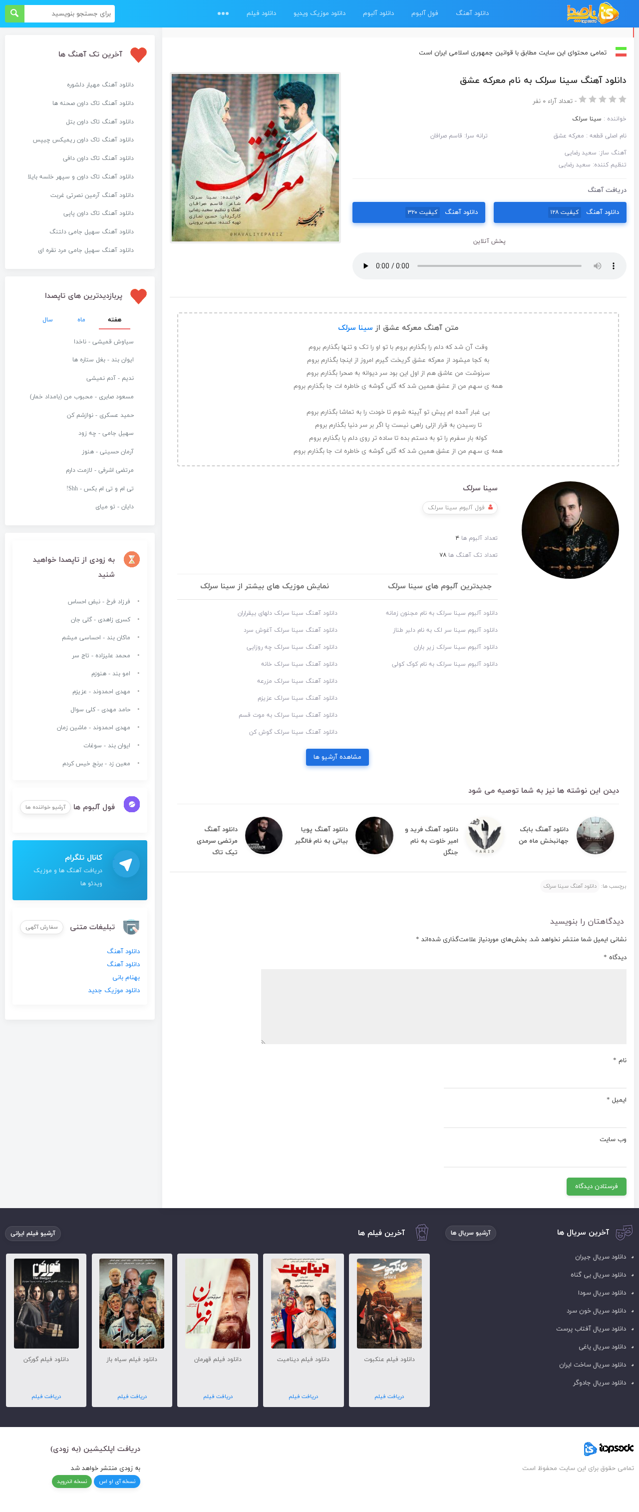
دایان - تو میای (114, 507)
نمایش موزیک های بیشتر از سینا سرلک (264, 586)
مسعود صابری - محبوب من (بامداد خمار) (82, 397)
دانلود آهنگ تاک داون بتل (100, 122)
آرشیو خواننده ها (45, 807)
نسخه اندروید (72, 1482)
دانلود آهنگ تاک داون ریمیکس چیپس (83, 140)
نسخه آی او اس (117, 1482)
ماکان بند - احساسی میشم (96, 638)
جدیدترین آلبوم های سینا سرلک (440, 586)
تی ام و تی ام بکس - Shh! (100, 489)
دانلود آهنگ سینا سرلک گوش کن (293, 732)
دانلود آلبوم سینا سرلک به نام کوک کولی (445, 664)
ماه (81, 320)
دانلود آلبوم (378, 13)
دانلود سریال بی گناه (598, 1275)
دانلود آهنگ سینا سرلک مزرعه (297, 681)
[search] (14, 13)
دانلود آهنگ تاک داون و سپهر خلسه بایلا (80, 177)
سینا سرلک (355, 328)
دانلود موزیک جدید (114, 990)
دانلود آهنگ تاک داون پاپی (98, 213)
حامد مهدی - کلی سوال (100, 710)
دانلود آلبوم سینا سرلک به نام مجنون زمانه (442, 613)
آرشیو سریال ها (471, 1233)
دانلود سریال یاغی (602, 1347)
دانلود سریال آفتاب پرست (591, 1329)
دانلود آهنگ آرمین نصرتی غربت (92, 195)
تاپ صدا (593, 13)
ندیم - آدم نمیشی (110, 378)
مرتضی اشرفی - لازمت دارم (100, 470)
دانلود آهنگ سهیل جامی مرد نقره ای (86, 250)
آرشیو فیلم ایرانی (32, 1234)
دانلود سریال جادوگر (599, 1383)
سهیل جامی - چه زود (106, 433)
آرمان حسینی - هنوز (108, 452)
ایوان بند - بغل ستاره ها (103, 360)
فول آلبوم (424, 13)
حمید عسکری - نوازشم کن (100, 415)
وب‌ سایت (613, 1139)
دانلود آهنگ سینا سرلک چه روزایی (292, 647)
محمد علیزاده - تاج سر (101, 656)
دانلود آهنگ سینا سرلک (570, 886)
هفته (114, 320)
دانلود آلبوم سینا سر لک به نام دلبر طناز (445, 630)
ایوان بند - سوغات (106, 746)
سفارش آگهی (41, 927)
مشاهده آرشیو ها (337, 757)
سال (47, 320)
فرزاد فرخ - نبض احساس (99, 602)
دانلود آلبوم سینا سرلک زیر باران (456, 647)
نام (620, 1060)
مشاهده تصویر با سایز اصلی (255, 78)
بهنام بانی (126, 977)
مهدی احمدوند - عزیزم (101, 692)
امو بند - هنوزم (110, 674)
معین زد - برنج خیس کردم (96, 764)
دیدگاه (615, 957)
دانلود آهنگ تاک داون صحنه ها (93, 103)
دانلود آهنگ (472, 13)
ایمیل (617, 1100)
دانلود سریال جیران (600, 1257)
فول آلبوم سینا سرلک (456, 508)
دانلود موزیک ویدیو (319, 13)
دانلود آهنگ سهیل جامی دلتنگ (91, 232)
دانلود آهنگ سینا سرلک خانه (299, 664)
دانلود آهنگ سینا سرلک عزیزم (297, 698)
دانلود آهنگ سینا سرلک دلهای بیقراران (287, 613)
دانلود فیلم (261, 13)
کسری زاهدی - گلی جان (100, 620)
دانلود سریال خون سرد (596, 1311)
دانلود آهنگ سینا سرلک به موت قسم (288, 715)
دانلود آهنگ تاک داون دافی (98, 158)
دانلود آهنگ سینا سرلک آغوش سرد (290, 630)
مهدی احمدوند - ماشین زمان (93, 728)
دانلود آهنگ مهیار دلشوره (100, 85)
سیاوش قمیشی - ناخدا (104, 342)
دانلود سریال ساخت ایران (592, 1365)
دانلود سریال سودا (602, 1293)
